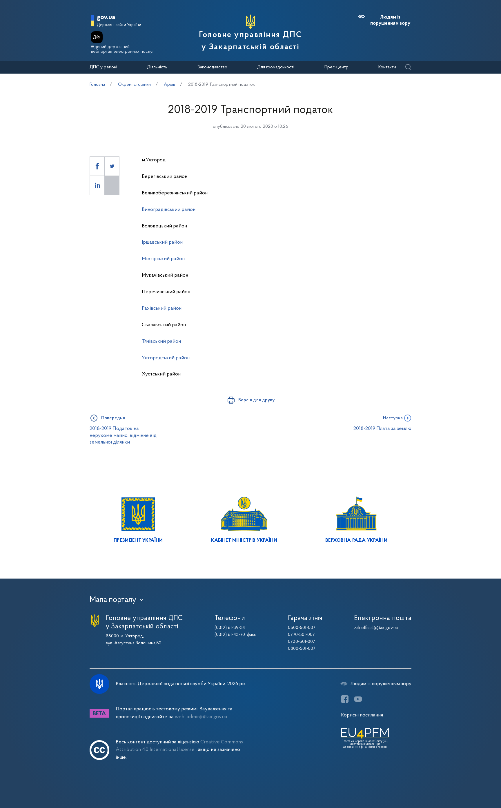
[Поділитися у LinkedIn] (97, 185)
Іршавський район (162, 242)
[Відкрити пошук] (408, 67)
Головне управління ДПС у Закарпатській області (250, 41)
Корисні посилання (362, 715)
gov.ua (106, 17)
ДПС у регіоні (103, 67)
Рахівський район (161, 308)
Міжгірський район (163, 258)
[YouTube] (358, 699)
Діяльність (157, 67)
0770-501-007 (301, 634)
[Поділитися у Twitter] (112, 166)
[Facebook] (344, 699)
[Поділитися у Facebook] (97, 166)
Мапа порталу (113, 600)
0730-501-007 (301, 641)
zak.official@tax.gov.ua (376, 627)
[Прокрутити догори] (472, 785)
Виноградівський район (168, 209)
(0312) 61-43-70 (230, 634)
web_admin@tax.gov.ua (201, 716)
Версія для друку (256, 400)
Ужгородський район (166, 357)
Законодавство (212, 67)
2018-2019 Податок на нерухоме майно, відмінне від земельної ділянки (123, 435)
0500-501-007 (301, 627)
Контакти (387, 67)
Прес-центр (336, 67)
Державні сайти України (119, 25)
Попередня (113, 418)
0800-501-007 (301, 648)
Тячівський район (161, 341)
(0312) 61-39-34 (230, 627)
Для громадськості (275, 67)
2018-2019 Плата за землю (382, 428)
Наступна (393, 418)
